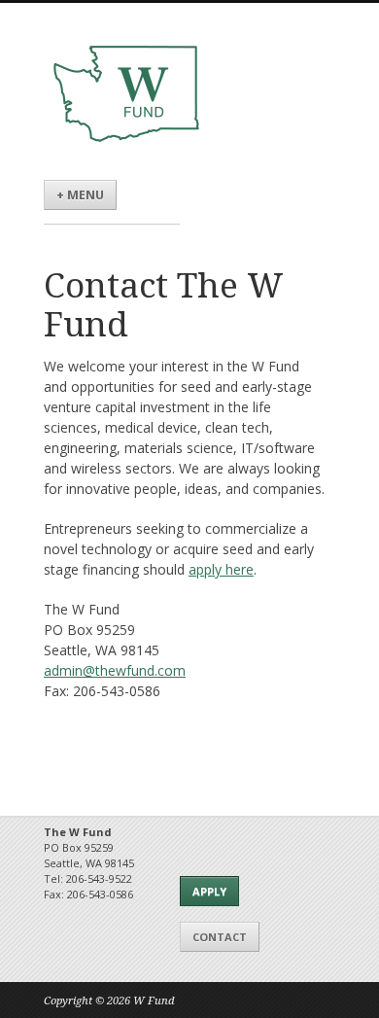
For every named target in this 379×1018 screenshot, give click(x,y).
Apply (209, 891)
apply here (221, 569)
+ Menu (80, 195)
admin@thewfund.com (115, 670)
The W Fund (126, 94)
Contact (219, 937)
